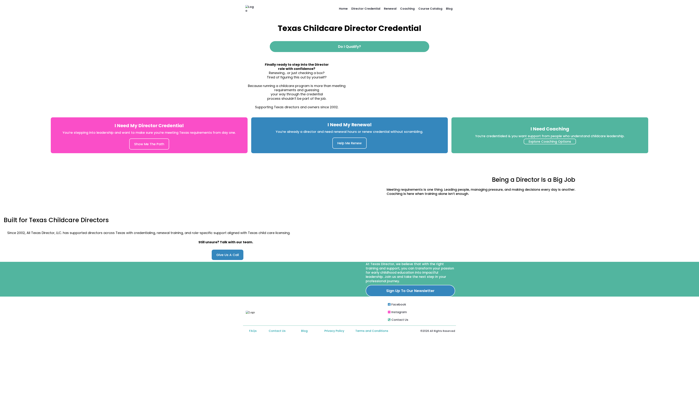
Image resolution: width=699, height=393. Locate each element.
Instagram (399, 312)
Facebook (398, 304)
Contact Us (399, 320)
